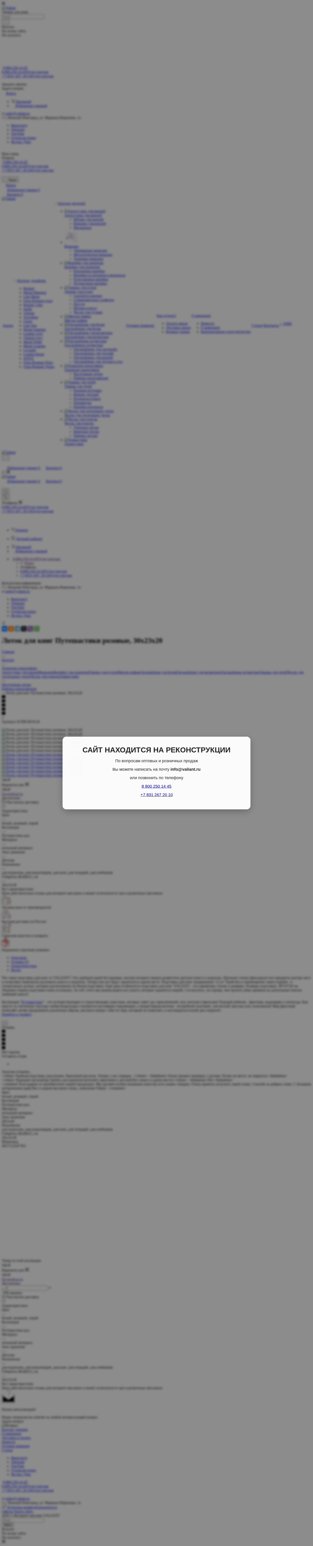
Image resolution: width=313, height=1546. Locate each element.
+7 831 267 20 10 (156, 794)
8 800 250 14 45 (156, 786)
